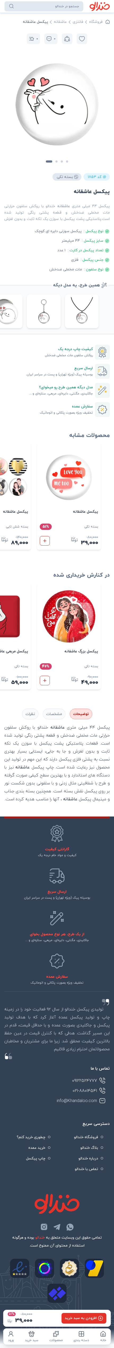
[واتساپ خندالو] (70, 1227)
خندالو (40, 1237)
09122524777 (84, 1081)
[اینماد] (19, 1268)
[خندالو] (100, 6)
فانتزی (78, 21)
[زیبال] (57, 1293)
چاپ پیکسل (35, 1158)
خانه (103, 1340)
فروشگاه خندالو (86, 1137)
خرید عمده (36, 1147)
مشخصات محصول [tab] (54, 714)
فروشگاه (96, 21)
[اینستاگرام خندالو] (44, 1227)
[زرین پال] (94, 1268)
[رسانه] (69, 1268)
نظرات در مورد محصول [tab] (30, 714)
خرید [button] (45, 541)
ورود (11, 1340)
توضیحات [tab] (81, 714)
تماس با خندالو (86, 1169)
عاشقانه (60, 21)
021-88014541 (85, 1091)
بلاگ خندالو (89, 1147)
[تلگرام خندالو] (57, 1227)
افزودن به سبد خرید (81, 1318)
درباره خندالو (88, 1158)
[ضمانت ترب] (44, 1268)
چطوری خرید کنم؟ (31, 1137)
